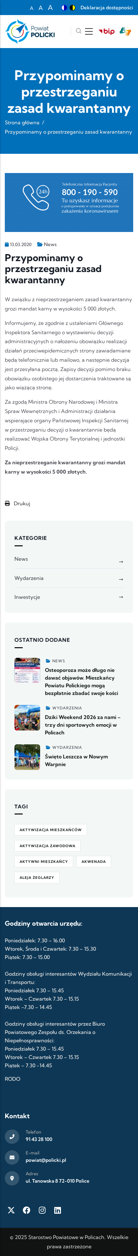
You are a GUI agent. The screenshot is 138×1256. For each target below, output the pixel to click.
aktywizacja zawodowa (47, 846)
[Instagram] (42, 1210)
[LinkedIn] (57, 1210)
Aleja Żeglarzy (37, 877)
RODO (12, 1079)
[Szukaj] (78, 31)
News (50, 244)
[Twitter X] (11, 1210)
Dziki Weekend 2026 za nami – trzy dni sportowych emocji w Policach (83, 725)
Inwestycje (27, 597)
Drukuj (21, 503)
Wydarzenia (29, 578)
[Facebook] (26, 1210)
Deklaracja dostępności (107, 7)
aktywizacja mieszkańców (51, 830)
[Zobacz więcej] (27, 670)
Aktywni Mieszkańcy (44, 861)
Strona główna (22, 122)
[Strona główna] (30, 31)
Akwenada (94, 861)
